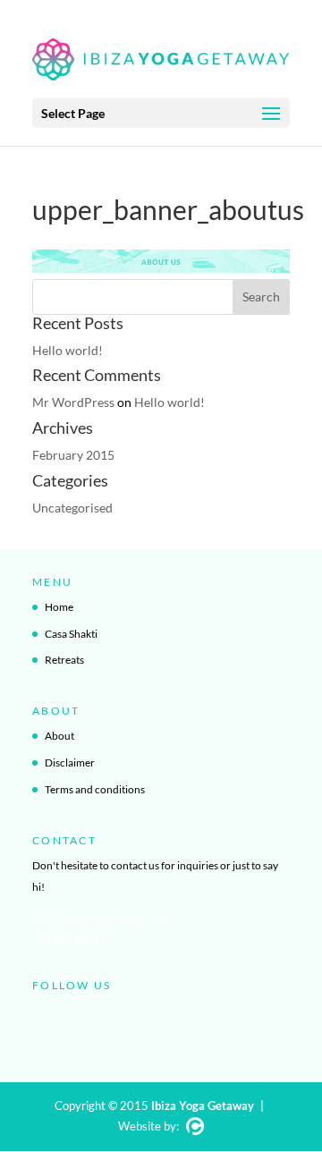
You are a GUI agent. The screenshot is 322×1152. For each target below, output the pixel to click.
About (59, 735)
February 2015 (73, 454)
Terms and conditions (95, 789)
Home (59, 607)
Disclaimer (70, 762)
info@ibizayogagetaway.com (98, 918)
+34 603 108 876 (72, 939)
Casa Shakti (71, 633)
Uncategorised (72, 507)
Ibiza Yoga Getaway (202, 1105)
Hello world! (67, 350)
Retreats (64, 659)
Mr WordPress (73, 402)
